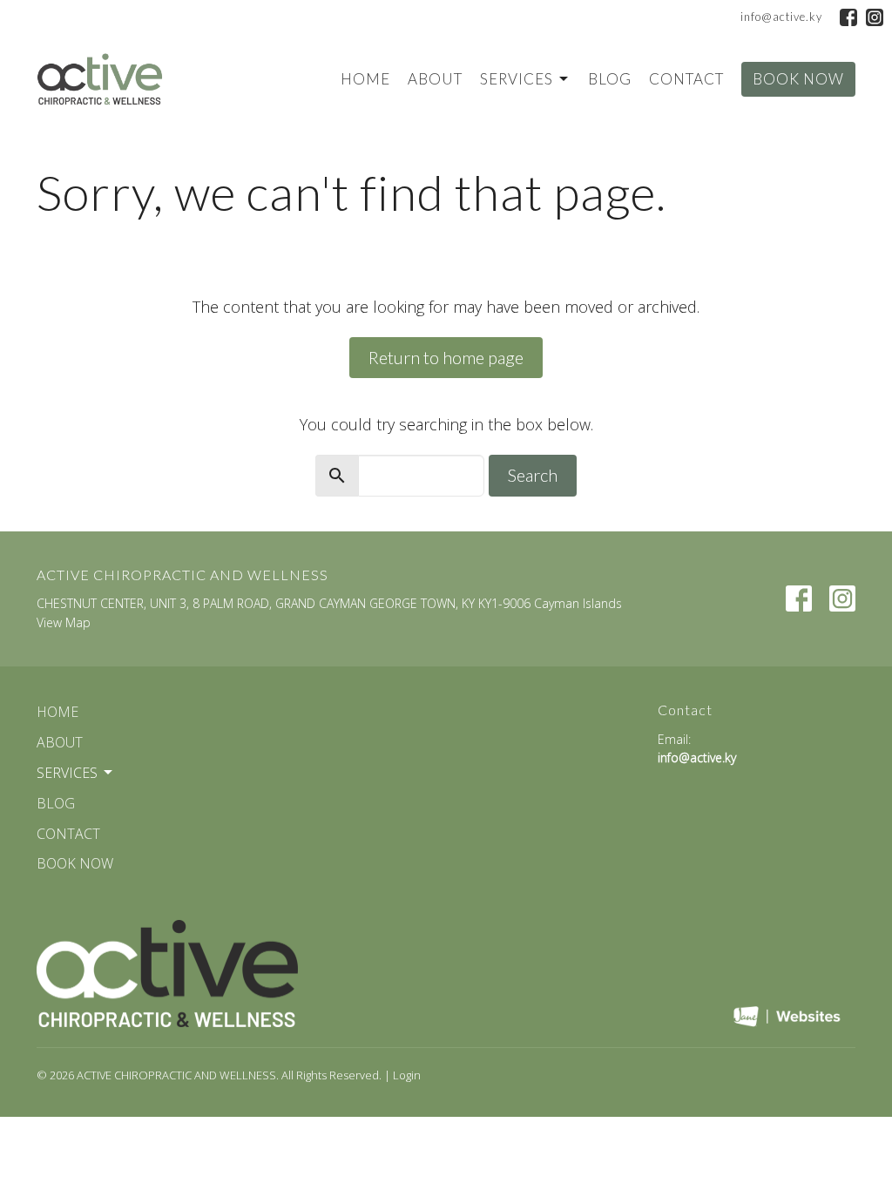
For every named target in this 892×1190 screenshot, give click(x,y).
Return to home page (446, 357)
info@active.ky (781, 17)
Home (365, 79)
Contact (686, 79)
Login (407, 1075)
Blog (610, 79)
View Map (64, 622)
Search (533, 474)
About (435, 79)
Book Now (798, 79)
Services (516, 79)
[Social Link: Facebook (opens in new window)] (848, 17)
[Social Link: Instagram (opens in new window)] (874, 17)
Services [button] (67, 772)
